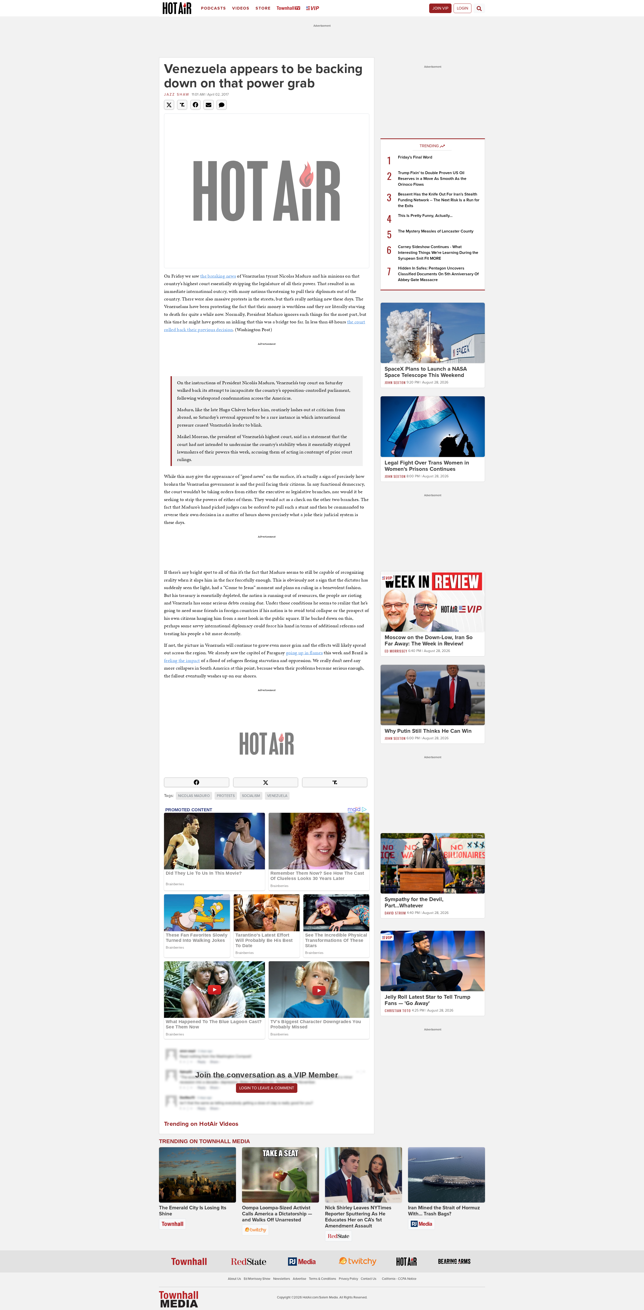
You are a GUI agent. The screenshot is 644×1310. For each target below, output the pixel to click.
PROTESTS (226, 796)
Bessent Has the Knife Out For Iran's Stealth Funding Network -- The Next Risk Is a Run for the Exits (438, 200)
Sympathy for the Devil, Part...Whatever (414, 902)
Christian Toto (398, 1010)
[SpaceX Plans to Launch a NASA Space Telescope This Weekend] (433, 332)
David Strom (395, 912)
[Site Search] (479, 8)
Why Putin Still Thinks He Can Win (428, 731)
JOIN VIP (440, 8)
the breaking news (218, 276)
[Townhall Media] (178, 1299)
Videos (241, 8)
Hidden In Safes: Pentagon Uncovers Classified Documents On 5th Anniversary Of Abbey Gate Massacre (438, 274)
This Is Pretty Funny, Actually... (425, 215)
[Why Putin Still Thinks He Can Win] (433, 694)
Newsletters (281, 1279)
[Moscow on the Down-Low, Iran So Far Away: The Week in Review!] (433, 601)
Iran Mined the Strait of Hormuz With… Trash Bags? (444, 1211)
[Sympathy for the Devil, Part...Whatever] (433, 863)
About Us (234, 1279)
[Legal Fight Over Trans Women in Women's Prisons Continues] (433, 426)
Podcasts (213, 8)
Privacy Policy (348, 1279)
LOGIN (462, 8)
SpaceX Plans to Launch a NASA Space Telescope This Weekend (426, 372)
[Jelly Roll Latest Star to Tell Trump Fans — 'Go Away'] (433, 960)
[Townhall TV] (289, 8)
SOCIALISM (251, 796)
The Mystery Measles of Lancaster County (435, 231)
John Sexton (395, 382)
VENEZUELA (277, 796)
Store (263, 8)
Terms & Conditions (322, 1279)
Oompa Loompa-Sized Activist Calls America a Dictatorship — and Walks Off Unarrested (277, 1214)
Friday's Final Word (415, 157)
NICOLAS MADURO (194, 796)
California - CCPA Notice (399, 1279)
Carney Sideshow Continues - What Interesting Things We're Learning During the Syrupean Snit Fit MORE (438, 252)
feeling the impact (182, 660)
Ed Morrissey (396, 650)
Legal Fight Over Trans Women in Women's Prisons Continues (427, 465)
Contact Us (368, 1279)
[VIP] (313, 8)
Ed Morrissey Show (257, 1279)
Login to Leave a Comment (266, 1088)
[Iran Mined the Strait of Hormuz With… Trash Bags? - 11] (446, 1175)
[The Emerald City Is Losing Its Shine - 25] (197, 1175)
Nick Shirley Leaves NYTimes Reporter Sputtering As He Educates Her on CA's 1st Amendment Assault (358, 1217)
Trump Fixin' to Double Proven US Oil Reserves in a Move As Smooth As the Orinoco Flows (432, 178)
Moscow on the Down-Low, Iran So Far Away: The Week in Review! (429, 640)
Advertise (299, 1279)
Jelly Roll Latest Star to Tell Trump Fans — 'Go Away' (427, 1000)
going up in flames (304, 652)
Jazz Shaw (176, 94)
